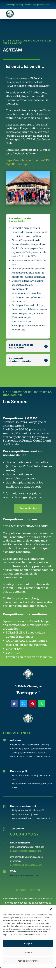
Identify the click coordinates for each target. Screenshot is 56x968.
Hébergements (44, 4)
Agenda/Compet (30, 4)
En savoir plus (28, 508)
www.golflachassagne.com (24, 875)
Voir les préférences (28, 960)
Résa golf (18, 4)
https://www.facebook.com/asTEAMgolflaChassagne (28, 162)
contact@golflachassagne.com (26, 864)
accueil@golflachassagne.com (25, 850)
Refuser (28, 952)
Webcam (9, 4)
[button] (51, 908)
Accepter (28, 943)
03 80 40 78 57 (24, 834)
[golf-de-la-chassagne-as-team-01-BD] (28, 203)
